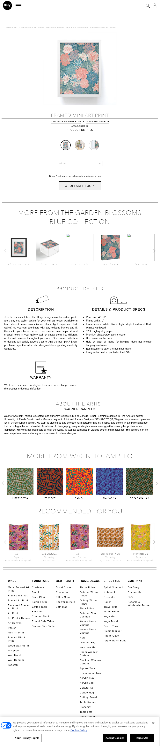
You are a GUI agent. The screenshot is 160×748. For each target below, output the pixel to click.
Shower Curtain (65, 602)
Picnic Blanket (112, 631)
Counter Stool (40, 616)
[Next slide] (154, 251)
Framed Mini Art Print (17, 639)
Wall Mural (14, 655)
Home (9, 27)
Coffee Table (40, 607)
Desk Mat (109, 597)
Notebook (110, 592)
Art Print (13, 613)
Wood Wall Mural (18, 645)
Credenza (38, 587)
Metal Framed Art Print (18, 589)
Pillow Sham (63, 597)
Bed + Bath (65, 580)
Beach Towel (112, 626)
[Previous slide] (5, 251)
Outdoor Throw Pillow (89, 594)
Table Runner (88, 702)
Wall (16, 27)
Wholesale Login (80, 185)
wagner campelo (97, 121)
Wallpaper (14, 650)
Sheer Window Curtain (89, 654)
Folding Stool (40, 602)
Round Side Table (43, 621)
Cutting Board (88, 697)
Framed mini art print (32, 27)
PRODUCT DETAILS (80, 129)
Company (135, 580)
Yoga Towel (111, 621)
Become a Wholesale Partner (139, 604)
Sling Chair (39, 597)
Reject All (142, 738)
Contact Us (134, 592)
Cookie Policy (78, 730)
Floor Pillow (87, 608)
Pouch (108, 602)
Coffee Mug (87, 692)
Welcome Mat (88, 647)
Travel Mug (111, 607)
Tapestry (13, 665)
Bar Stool (37, 611)
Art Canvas (15, 623)
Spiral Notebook (114, 587)
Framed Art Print (18, 600)
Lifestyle (112, 580)
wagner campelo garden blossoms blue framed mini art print (81, 27)
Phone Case (111, 635)
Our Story (133, 587)
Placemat (85, 707)
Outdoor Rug (88, 642)
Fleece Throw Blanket (88, 623)
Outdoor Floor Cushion (88, 615)
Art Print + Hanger (19, 618)
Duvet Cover (63, 587)
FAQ (130, 597)
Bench (36, 592)
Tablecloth (86, 712)
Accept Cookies (115, 738)
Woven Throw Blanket (88, 631)
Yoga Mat (109, 616)
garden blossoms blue (66, 121)
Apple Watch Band (115, 640)
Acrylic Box (87, 683)
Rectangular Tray (90, 673)
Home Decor (90, 580)
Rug (82, 637)
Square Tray (87, 668)
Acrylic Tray (87, 678)
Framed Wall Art (18, 595)
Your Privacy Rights (27, 738)
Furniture (40, 580)
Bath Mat (61, 607)
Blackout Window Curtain (90, 662)
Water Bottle (111, 611)
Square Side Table (43, 626)
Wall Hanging (16, 660)
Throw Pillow (88, 587)
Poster (12, 628)
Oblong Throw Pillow (88, 602)
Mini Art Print (16, 632)
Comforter (62, 592)
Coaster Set (87, 687)
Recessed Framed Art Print (19, 607)
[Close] (153, 723)
